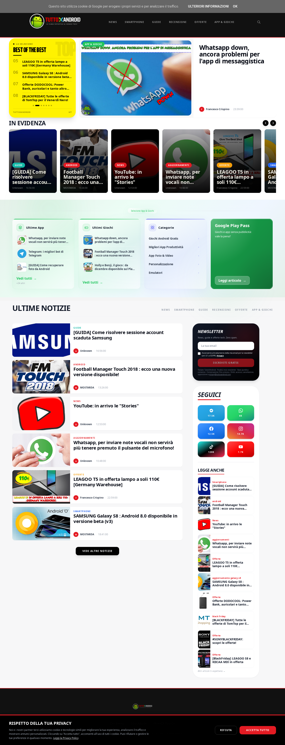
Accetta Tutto (257, 730)
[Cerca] (259, 22)
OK (235, 6)
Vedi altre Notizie (97, 551)
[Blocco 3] (40, 105)
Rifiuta (226, 730)
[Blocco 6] (48, 105)
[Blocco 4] (43, 105)
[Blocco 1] (33, 105)
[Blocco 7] (51, 105)
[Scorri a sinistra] (266, 123)
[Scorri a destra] (273, 123)
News (113, 22)
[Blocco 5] (46, 105)
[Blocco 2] (36, 105)
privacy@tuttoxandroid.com (220, 374)
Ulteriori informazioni (208, 6)
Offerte (200, 22)
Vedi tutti (26, 278)
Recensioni (178, 22)
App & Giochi (224, 22)
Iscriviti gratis (226, 362)
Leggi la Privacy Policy (65, 738)
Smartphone (134, 22)
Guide (156, 22)
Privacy (220, 355)
